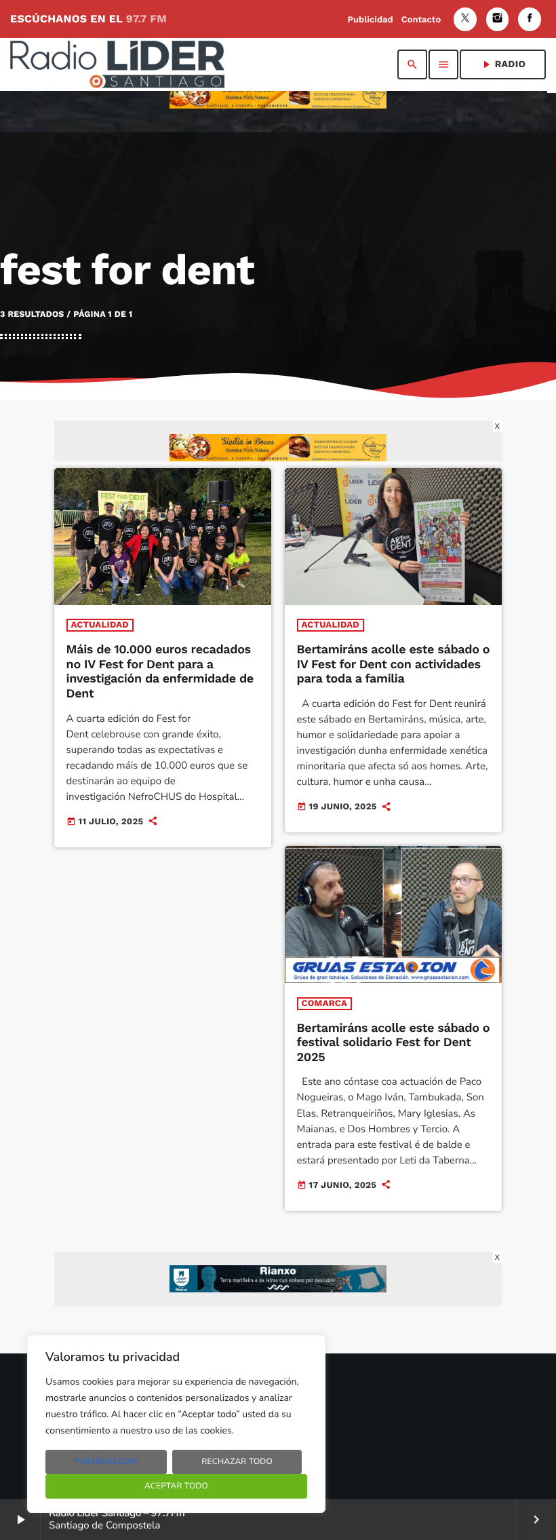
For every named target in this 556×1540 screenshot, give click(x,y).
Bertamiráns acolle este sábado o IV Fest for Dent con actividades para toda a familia (393, 664)
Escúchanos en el (88, 18)
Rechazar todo (237, 1462)
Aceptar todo (176, 1486)
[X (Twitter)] (465, 19)
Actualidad (100, 625)
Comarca (324, 1004)
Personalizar (106, 1462)
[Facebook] (529, 19)
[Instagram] (497, 19)
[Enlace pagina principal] (117, 64)
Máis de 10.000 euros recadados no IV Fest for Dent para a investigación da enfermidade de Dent (160, 671)
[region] (176, 1424)
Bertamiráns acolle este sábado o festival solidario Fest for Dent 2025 (393, 1042)
